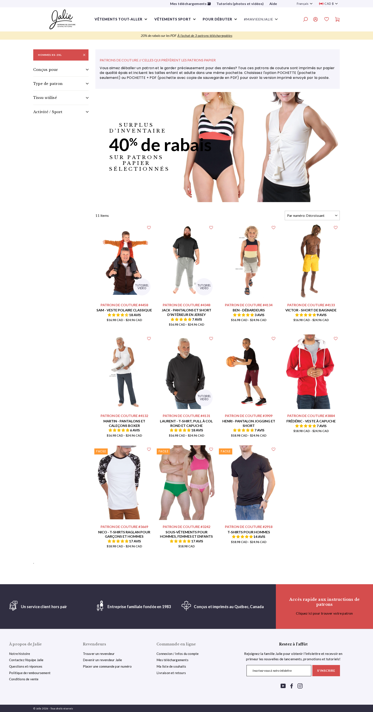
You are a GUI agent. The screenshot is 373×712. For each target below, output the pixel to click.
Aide (273, 4)
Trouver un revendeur (99, 654)
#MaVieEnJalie (258, 19)
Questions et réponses (25, 666)
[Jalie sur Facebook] (291, 686)
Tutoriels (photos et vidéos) (240, 4)
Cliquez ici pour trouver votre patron (324, 613)
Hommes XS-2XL (50, 54)
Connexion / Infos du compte (177, 654)
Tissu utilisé (45, 98)
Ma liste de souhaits (171, 666)
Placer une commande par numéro (107, 666)
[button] (118, 315)
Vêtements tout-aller (118, 19)
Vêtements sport (172, 19)
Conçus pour (45, 69)
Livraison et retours (171, 673)
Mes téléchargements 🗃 (190, 4)
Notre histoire (19, 654)
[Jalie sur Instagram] (300, 686)
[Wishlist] (326, 20)
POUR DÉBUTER (217, 19)
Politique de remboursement (30, 673)
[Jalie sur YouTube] (283, 686)
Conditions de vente (24, 679)
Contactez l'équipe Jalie (26, 660)
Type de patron (48, 83)
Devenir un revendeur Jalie (102, 660)
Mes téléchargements (172, 660)
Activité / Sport (48, 112)
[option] (186, 35)
